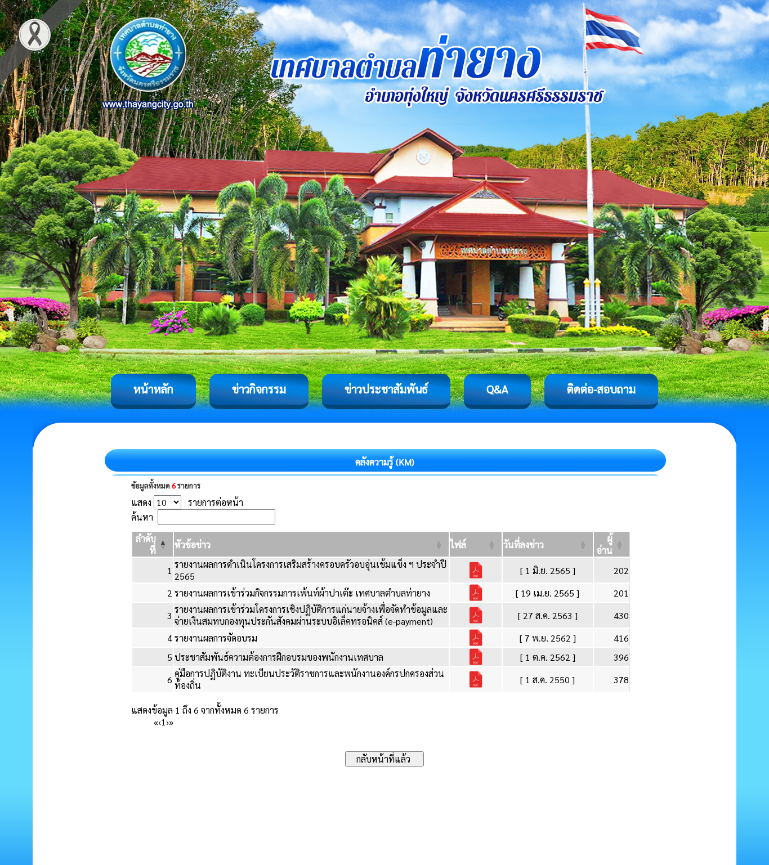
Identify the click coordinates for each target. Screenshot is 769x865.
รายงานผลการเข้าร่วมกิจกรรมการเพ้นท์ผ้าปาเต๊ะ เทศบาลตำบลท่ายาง (302, 593)
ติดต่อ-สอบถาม (601, 389)
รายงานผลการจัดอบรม (216, 638)
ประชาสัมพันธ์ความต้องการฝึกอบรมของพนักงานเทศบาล (279, 657)
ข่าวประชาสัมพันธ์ (386, 389)
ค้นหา (142, 517)
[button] (193, 544)
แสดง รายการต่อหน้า (187, 502)
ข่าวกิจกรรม (259, 389)
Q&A (497, 389)
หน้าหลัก (153, 389)
